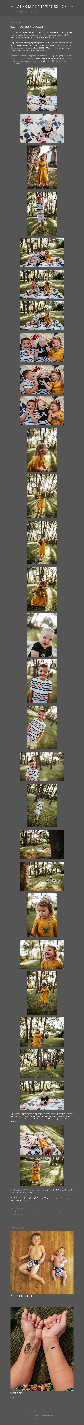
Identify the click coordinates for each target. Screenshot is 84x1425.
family (31, 1212)
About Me (28, 12)
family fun (36, 1212)
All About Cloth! (22, 1296)
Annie (17, 1212)
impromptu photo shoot (56, 1212)
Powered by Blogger (43, 1411)
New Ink (16, 1393)
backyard (22, 1212)
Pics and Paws (15, 1214)
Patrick (67, 1212)
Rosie (22, 1214)
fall (27, 1212)
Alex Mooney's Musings (41, 6)
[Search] (72, 6)
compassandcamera (47, 1415)
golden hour (44, 1212)
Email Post (19, 1208)
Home (19, 12)
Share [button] (12, 1208)
